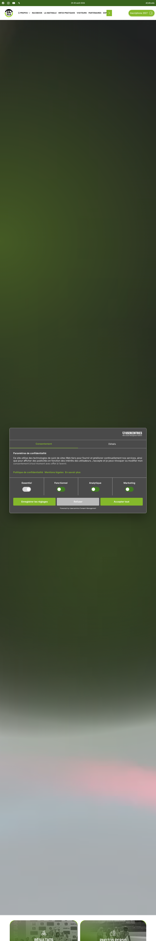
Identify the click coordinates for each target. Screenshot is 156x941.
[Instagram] (8, 3)
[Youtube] (13, 3)
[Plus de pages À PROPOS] (29, 13)
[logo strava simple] (19, 3)
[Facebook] (3, 3)
